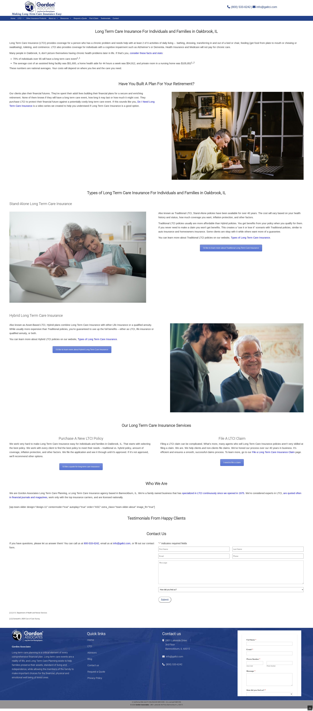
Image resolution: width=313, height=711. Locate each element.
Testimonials (105, 18)
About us (52, 18)
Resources (64, 18)
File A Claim (93, 18)
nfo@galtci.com (121, 543)
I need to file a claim (232, 462)
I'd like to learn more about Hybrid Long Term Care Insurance (82, 349)
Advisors (92, 652)
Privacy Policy (94, 678)
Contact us (93, 665)
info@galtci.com (266, 7)
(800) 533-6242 (241, 7)
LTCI (19, 18)
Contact (116, 18)
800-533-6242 (91, 543)
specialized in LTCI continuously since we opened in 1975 (213, 493)
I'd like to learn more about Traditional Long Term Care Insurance (231, 248)
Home (13, 18)
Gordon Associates (40, 7)
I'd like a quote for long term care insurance (81, 467)
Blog (89, 659)
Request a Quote (80, 18)
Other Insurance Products (36, 18)
